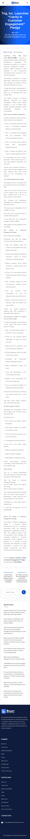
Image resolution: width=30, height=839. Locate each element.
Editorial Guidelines (6, 750)
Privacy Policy (5, 767)
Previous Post (8, 577)
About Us (4, 744)
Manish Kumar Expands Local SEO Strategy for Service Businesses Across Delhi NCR (15, 684)
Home (16, 32)
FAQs (2, 754)
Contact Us (4, 747)
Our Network (4, 764)
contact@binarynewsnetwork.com (14, 822)
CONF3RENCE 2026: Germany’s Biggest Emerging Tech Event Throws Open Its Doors (14, 665)
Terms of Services (6, 771)
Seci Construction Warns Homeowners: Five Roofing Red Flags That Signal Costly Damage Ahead (14, 650)
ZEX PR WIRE (12, 58)
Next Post (22, 577)
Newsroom (4, 761)
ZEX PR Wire (18, 562)
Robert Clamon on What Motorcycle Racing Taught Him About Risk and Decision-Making (13, 621)
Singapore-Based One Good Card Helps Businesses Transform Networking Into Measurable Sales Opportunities (15, 612)
